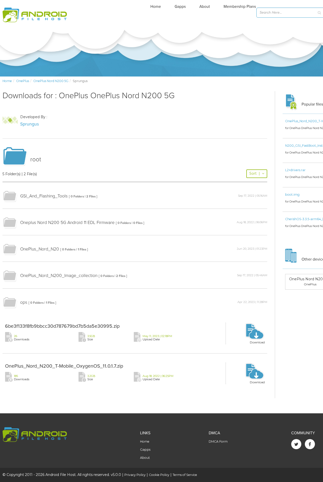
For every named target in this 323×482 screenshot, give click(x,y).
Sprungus (29, 124)
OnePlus (22, 81)
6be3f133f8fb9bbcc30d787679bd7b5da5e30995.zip (62, 326)
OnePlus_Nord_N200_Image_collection (58, 275)
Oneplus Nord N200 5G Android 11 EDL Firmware (67, 222)
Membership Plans (240, 6)
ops (23, 302)
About (204, 6)
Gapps (180, 6)
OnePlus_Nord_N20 (39, 249)
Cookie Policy (159, 475)
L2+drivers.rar (295, 170)
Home (155, 6)
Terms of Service (185, 475)
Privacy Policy (135, 475)
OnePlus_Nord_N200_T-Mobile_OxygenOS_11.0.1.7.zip (64, 366)
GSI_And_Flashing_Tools (44, 196)
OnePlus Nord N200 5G (50, 81)
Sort (254, 173)
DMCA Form (218, 441)
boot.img (292, 194)
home (7, 81)
